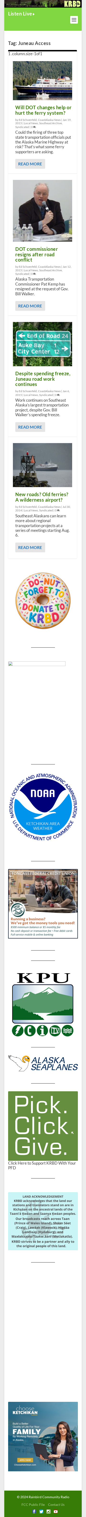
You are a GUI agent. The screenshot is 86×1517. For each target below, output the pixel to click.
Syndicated (22, 127)
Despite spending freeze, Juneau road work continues (42, 379)
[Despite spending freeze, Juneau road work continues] (42, 344)
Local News (31, 123)
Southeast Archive (50, 123)
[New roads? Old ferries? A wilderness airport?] (42, 465)
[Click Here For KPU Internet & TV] (43, 1004)
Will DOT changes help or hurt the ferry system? (43, 110)
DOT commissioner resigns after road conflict (36, 254)
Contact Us (56, 1504)
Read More (30, 163)
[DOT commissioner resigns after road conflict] (42, 211)
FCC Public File (33, 1504)
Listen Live (20, 13)
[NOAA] (43, 807)
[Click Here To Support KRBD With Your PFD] (43, 1126)
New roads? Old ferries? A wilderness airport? (41, 497)
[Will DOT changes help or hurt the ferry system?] (42, 80)
